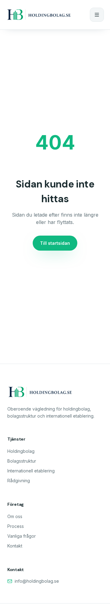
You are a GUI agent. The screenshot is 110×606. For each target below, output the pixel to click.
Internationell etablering (31, 470)
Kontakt (14, 545)
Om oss (14, 516)
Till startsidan (55, 243)
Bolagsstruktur (21, 461)
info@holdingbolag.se (37, 581)
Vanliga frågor (21, 536)
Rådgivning (18, 480)
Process (15, 526)
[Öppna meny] (97, 15)
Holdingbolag (21, 451)
